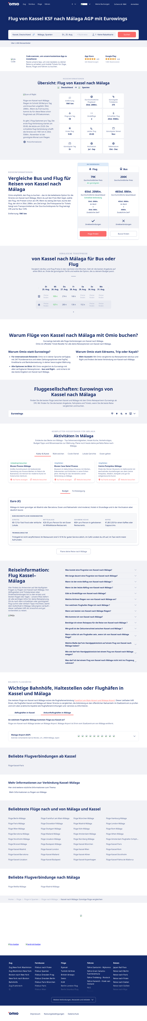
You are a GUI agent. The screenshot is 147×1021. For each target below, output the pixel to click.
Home (11, 899)
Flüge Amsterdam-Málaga (85, 834)
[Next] (108, 288)
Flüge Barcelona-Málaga (18, 834)
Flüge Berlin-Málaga (16, 818)
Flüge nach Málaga (49, 899)
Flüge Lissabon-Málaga (51, 839)
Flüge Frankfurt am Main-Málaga (55, 818)
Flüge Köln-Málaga (82, 828)
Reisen (116, 963)
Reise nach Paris (120, 974)
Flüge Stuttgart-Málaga (51, 828)
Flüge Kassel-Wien (81, 849)
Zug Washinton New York (20, 971)
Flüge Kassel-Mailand (50, 854)
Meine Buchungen (102, 4)
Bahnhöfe (13, 982)
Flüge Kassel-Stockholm (116, 854)
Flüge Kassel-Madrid (17, 849)
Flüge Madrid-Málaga (83, 823)
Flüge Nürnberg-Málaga (84, 839)
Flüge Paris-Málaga (16, 823)
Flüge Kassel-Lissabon (17, 859)
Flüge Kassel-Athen (82, 854)
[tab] (42, 453)
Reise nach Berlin (121, 971)
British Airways (67, 974)
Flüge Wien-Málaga (16, 828)
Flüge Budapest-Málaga (51, 844)
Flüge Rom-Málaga (114, 828)
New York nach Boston (19, 978)
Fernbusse (39, 963)
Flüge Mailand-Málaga (50, 834)
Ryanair (64, 967)
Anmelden (135, 4)
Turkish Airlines (68, 971)
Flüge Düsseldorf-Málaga (52, 823)
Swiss (63, 978)
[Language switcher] (86, 4)
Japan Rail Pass (120, 967)
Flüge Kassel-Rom (113, 849)
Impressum (35, 1014)
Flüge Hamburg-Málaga (116, 818)
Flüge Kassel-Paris (16, 765)
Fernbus (32, 4)
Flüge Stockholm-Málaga (19, 839)
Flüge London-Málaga (115, 823)
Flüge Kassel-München (83, 844)
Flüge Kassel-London (50, 849)
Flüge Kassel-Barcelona (18, 854)
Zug (24, 4)
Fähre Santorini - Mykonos (99, 967)
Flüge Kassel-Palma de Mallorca (119, 859)
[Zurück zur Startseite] (15, 4)
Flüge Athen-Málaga (114, 834)
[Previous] (38, 288)
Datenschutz (73, 1014)
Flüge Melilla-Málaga (17, 886)
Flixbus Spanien (42, 971)
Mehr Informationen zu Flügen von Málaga (28, 792)
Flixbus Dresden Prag (44, 974)
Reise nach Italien (121, 982)
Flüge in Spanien (31, 899)
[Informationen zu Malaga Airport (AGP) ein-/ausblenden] (134, 736)
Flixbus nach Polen (43, 967)
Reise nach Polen (121, 978)
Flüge (40, 4)
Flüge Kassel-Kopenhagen (85, 859)
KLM (63, 982)
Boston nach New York (19, 974)
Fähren (47, 4)
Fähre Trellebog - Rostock (98, 977)
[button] (68, 34)
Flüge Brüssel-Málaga (17, 844)
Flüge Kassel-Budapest (50, 859)
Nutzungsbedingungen (54, 1014)
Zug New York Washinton (20, 967)
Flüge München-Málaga (84, 818)
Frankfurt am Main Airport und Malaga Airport (94, 700)
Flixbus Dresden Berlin (45, 978)
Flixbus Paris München (45, 982)
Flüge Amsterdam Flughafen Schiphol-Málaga (126, 839)
